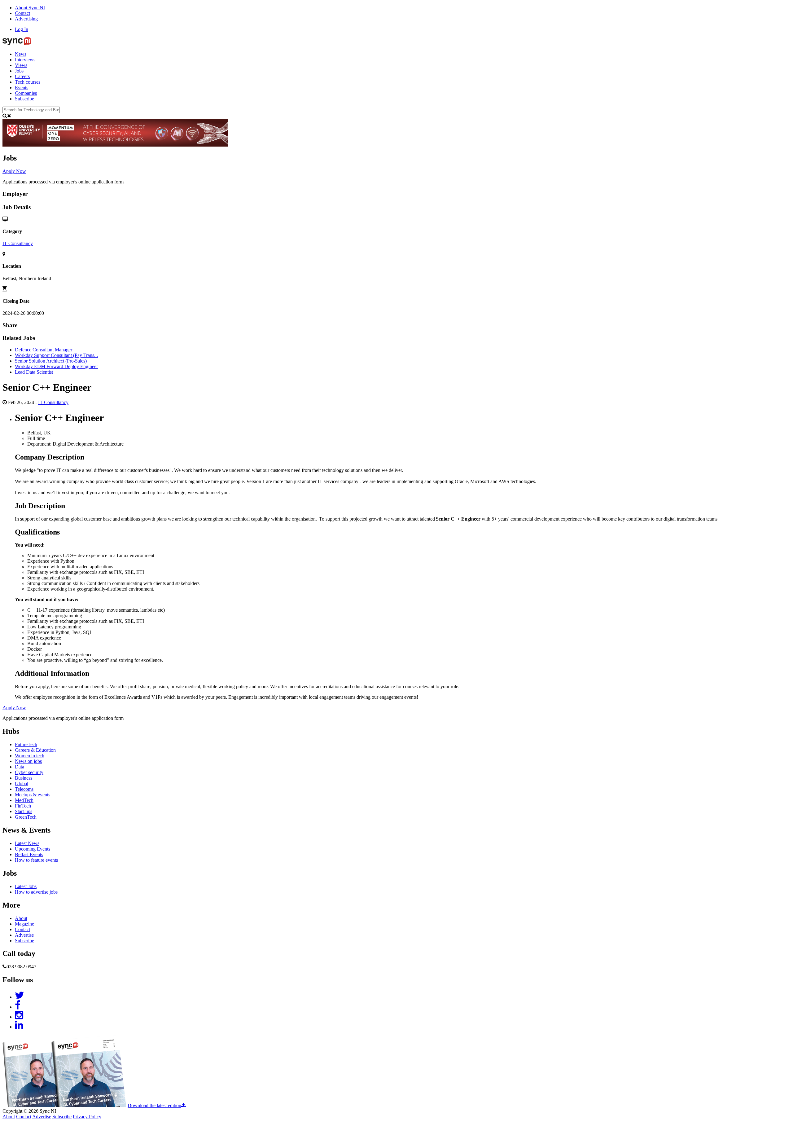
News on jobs (28, 761)
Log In (21, 29)
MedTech (24, 800)
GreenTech (26, 817)
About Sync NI (30, 7)
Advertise (24, 935)
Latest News (27, 843)
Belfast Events (29, 854)
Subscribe (24, 98)
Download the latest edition (154, 1105)
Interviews (25, 59)
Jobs (19, 70)
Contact (22, 13)
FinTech (23, 805)
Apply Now (14, 171)
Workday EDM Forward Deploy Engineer (56, 366)
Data (19, 766)
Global (21, 783)
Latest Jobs (26, 886)
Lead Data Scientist (34, 372)
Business (23, 778)
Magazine (24, 923)
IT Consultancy (17, 243)
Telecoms (24, 789)
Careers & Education (35, 750)
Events (21, 87)
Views (21, 65)
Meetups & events (32, 794)
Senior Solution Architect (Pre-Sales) (51, 360)
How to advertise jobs (36, 892)
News (20, 54)
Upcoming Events (32, 848)
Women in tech (29, 755)
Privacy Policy (87, 1116)
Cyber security (29, 772)
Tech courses (27, 82)
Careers (22, 76)
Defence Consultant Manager (43, 349)
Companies (26, 93)
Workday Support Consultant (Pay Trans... (56, 355)
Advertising (26, 18)
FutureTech (26, 744)
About (21, 918)
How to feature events (36, 860)
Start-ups (23, 811)
